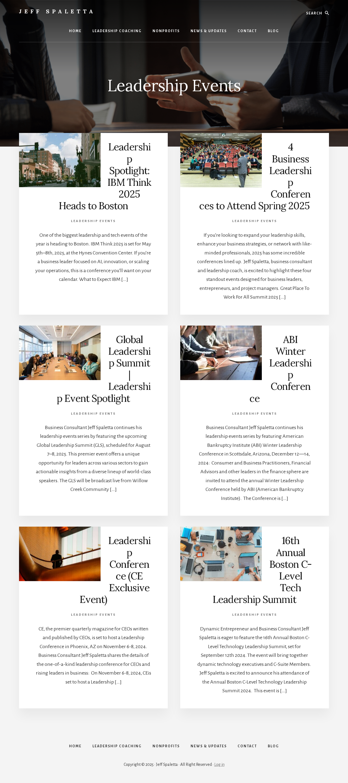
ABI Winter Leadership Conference (281, 369)
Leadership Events (93, 221)
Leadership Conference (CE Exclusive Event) (115, 570)
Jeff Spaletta (57, 11)
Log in (219, 764)
